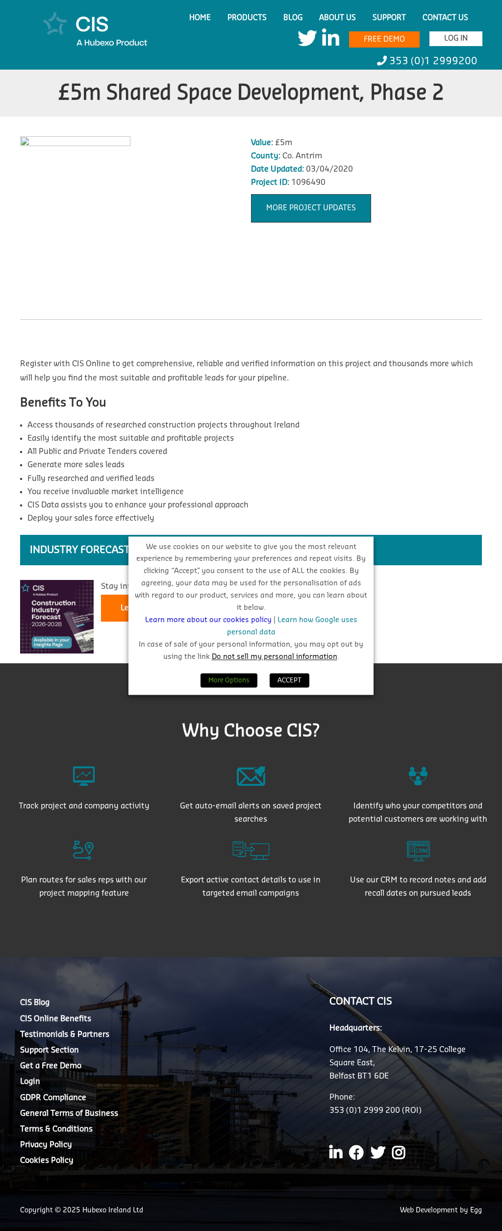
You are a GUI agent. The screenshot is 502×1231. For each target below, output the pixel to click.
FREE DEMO (384, 39)
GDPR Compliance (53, 1098)
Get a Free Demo (50, 1066)
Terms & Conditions (56, 1129)
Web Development (430, 1210)
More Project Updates (311, 208)
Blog (292, 18)
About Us (337, 18)
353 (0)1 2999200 (432, 61)
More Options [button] (229, 680)
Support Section (49, 1050)
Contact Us (445, 18)
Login (30, 1081)
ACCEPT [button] (289, 680)
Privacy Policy (46, 1145)
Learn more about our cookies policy (209, 620)
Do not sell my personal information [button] (274, 656)
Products (247, 18)
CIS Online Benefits (55, 1019)
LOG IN (456, 38)
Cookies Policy (47, 1160)
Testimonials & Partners (64, 1034)
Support (389, 18)
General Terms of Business (69, 1113)
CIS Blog (35, 1002)
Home (200, 18)
